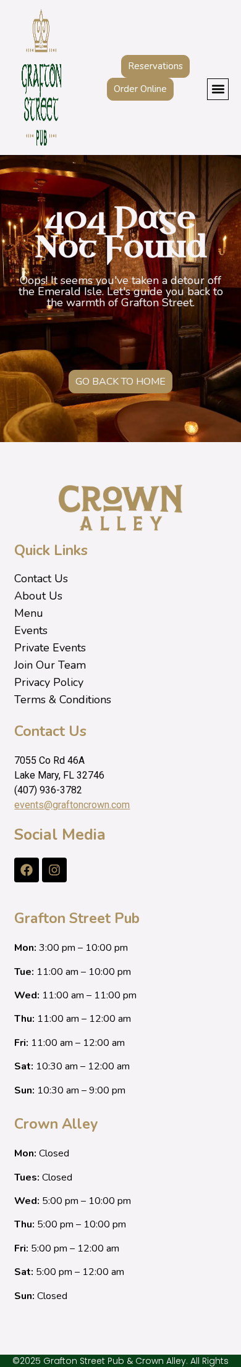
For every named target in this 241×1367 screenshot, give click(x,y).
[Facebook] (26, 870)
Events (31, 630)
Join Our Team (50, 665)
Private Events (50, 648)
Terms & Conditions (62, 699)
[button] (218, 89)
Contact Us (41, 578)
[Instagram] (54, 870)
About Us (38, 596)
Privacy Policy (48, 682)
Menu (28, 613)
